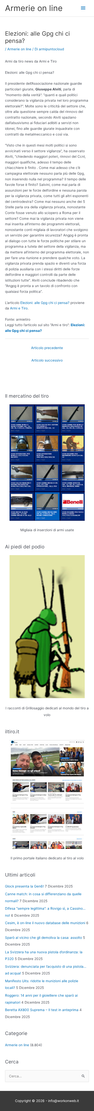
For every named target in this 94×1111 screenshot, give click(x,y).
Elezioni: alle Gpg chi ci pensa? (44, 303)
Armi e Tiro (19, 308)
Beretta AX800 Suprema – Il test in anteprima (41, 1010)
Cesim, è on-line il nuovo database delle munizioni (45, 923)
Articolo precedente (47, 348)
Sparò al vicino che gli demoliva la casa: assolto (43, 938)
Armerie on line (34, 8)
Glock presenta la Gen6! (24, 886)
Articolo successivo (47, 360)
